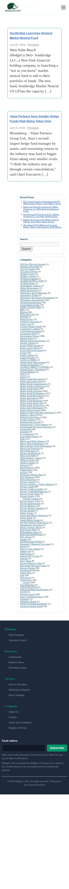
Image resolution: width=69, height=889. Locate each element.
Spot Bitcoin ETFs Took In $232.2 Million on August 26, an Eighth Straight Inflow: (41, 215)
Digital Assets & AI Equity (33, 340)
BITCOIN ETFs (27, 314)
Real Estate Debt (28, 529)
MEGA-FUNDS (27, 455)
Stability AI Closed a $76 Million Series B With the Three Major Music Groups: (41, 221)
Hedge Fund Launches (31, 391)
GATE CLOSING (28, 359)
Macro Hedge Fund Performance (36, 446)
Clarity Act (25, 324)
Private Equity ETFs (30, 501)
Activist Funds (27, 269)
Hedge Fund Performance (32, 393)
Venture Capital (30, 498)
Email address (9, 740)
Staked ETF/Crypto (29, 556)
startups (24, 558)
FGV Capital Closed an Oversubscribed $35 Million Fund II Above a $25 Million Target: (42, 202)
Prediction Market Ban (31, 474)
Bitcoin (24, 312)
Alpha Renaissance (29, 288)
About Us (14, 712)
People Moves (27, 467)
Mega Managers (28, 450)
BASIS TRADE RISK (30, 307)
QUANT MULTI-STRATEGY (34, 522)
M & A (23, 438)
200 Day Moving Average (33, 264)
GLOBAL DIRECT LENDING (35, 367)
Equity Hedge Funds (30, 345)
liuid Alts (24, 431)
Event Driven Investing (31, 350)
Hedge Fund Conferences (32, 386)
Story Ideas (25, 560)
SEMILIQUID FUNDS (31, 541)
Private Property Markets (32, 508)
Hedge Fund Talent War (31, 403)
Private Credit (27, 486)
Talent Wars (26, 572)
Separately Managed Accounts (35, 544)
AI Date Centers (28, 276)
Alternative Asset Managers (33, 292)
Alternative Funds (29, 295)
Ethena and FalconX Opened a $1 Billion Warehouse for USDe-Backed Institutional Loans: (41, 209)
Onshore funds (27, 462)
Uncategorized (27, 594)
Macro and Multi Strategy (33, 441)
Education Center (18, 667)
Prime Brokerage (28, 479)
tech (22, 575)
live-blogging (27, 434)
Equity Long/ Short (29, 348)
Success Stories (27, 568)
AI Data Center (27, 273)
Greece (23, 376)
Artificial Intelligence (31, 302)
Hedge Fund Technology (32, 405)
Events (23, 352)
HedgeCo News (27, 414)
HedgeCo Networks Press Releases (37, 412)
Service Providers (18, 684)
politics (24, 472)
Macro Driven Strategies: (32, 443)
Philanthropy (26, 470)
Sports (23, 546)
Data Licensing (16, 695)
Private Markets (28, 505)
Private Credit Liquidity (32, 489)
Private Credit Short (30, 493)
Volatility (24, 599)
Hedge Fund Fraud (29, 388)
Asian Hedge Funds (29, 304)
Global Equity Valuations (32, 369)
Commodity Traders (30, 328)
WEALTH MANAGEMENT (33, 603)
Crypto (26, 582)
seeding (24, 539)
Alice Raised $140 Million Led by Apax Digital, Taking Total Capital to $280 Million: (42, 226)
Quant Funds (26, 517)
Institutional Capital (30, 422)
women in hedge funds (31, 606)
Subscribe (57, 748)
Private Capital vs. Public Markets (37, 484)
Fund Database (16, 635)
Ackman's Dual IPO (29, 266)
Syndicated (25, 570)
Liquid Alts (25, 429)
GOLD (23, 374)
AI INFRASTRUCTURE (32, 281)
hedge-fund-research (30, 410)
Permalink (33, 44)
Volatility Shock (28, 601)
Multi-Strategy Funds (30, 458)
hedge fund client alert (31, 381)
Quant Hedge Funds (30, 520)
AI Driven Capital (29, 278)
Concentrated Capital (30, 331)
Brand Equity (26, 319)
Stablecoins (26, 553)
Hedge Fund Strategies (31, 400)
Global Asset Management (33, 362)
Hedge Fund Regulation (32, 395)
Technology (26, 580)
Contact (13, 717)
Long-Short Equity (29, 436)
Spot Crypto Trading (30, 548)
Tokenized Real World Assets (34, 589)
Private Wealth (27, 510)
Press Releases (27, 477)
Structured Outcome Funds (33, 565)
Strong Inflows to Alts (31, 563)
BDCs (23, 309)
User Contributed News (31, 596)
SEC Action (26, 536)
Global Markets (28, 371)
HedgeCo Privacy (18, 728)
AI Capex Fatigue (29, 271)
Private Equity (27, 496)
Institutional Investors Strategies (36, 426)
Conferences (15, 657)
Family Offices (27, 355)
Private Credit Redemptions (34, 491)
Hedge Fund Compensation (33, 383)
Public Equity (27, 513)
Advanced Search (18, 640)
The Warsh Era (27, 584)
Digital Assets (27, 338)
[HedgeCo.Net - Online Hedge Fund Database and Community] (13, 7)
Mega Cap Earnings (30, 448)
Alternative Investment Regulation (37, 297)
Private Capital (27, 481)
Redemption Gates (29, 532)
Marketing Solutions (19, 689)
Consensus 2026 (28, 333)
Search (26, 248)
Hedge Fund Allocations (32, 379)
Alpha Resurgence (29, 290)
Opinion (24, 465)
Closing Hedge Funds (31, 326)
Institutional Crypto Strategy (34, 424)
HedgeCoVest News (30, 417)
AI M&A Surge (27, 283)
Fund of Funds (27, 357)
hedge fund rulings (29, 398)
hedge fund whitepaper (31, 407)
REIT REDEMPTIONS (31, 534)
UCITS (23, 592)
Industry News (16, 662)
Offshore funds (27, 460)
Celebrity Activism (29, 321)
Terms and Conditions (20, 722)
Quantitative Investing (31, 525)
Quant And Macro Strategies (34, 515)
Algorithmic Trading (30, 285)
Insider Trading (27, 419)
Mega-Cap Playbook (30, 453)
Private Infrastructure (30, 503)
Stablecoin (25, 551)
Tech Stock (25, 577)
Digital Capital (27, 343)
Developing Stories (29, 336)
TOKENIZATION (28, 587)
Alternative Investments (32, 300)
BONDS (24, 316)
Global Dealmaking (30, 364)
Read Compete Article (31, 527)
